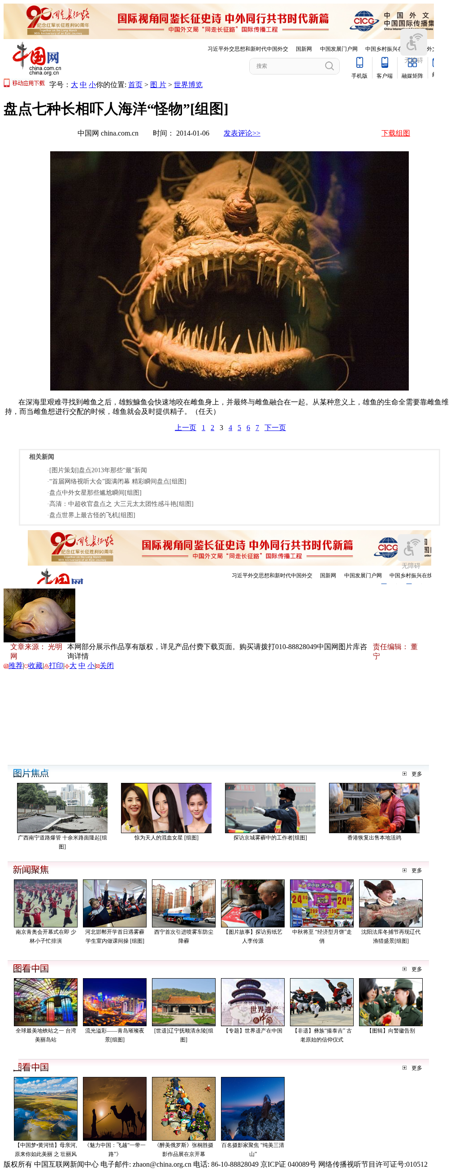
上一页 (185, 427)
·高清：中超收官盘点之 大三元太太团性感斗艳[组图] (120, 504)
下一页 (275, 427)
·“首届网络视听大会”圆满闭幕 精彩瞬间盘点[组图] (116, 481)
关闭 (107, 665)
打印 (56, 665)
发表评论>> (242, 133)
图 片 (158, 84)
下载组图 (395, 133)
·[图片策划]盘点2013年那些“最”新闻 (97, 470)
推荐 (16, 665)
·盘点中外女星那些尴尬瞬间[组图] (94, 492)
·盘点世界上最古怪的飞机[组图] (91, 515)
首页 (135, 84)
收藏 (35, 665)
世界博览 (188, 84)
